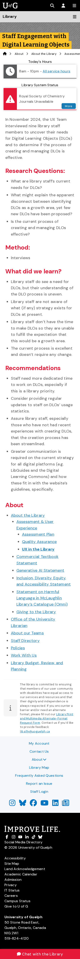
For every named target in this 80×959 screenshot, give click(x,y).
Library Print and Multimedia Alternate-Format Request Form (46, 718)
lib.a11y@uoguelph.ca (35, 731)
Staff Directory (25, 640)
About (37, 759)
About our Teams (27, 633)
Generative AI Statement (40, 570)
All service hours (56, 71)
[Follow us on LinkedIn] (55, 804)
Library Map (39, 767)
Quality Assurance (39, 541)
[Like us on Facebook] (33, 804)
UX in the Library (38, 549)
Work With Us (24, 655)
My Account (39, 743)
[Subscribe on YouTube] (44, 804)
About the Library (43, 54)
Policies (18, 648)
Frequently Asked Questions (39, 775)
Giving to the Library (36, 612)
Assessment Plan (38, 534)
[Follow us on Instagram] (12, 804)
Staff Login (39, 791)
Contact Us (39, 751)
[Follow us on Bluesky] (22, 804)
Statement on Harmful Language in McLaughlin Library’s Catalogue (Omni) (42, 598)
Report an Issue (39, 783)
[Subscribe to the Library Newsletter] (65, 804)
